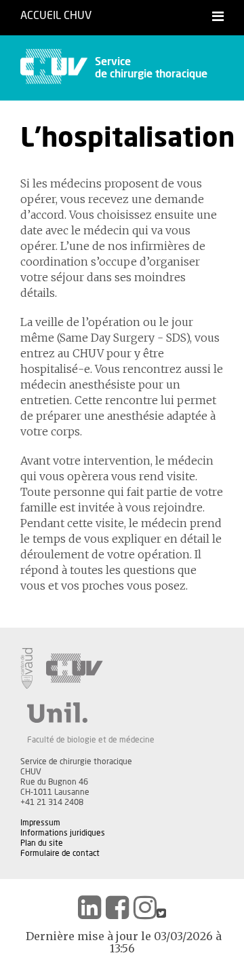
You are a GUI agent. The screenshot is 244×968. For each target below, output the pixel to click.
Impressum (40, 823)
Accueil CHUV (56, 15)
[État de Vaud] (26, 668)
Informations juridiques (62, 833)
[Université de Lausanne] (91, 712)
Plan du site (41, 843)
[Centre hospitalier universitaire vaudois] (74, 668)
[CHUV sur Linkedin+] (89, 908)
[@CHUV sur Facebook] (117, 908)
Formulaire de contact (60, 853)
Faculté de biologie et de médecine (91, 740)
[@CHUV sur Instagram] (145, 908)
